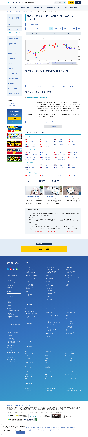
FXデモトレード (28, 319)
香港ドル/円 (45, 175)
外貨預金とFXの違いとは (30, 291)
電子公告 (9, 313)
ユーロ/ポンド (59, 144)
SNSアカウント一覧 (69, 371)
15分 (42, 29)
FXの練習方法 (48, 279)
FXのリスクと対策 (29, 274)
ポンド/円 (72, 139)
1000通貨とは (28, 288)
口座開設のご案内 (29, 383)
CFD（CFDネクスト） (49, 327)
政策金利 (11, 68)
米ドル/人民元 (73, 175)
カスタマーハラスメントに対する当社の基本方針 (39, 429)
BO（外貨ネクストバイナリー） (72, 309)
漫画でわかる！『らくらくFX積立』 (52, 315)
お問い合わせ (47, 374)
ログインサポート (11, 357)
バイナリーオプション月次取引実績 (14, 311)
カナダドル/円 (31, 142)
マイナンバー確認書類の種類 (51, 391)
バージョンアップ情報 (11, 283)
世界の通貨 (28, 295)
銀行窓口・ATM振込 (69, 326)
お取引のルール (28, 317)
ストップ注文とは (49, 293)
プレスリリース (10, 296)
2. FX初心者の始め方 (49, 267)
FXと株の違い (28, 290)
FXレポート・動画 (13, 103)
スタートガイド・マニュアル (31, 322)
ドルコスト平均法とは (29, 294)
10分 (37, 29)
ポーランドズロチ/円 (61, 159)
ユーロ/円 (44, 139)
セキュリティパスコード (70, 332)
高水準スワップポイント (50, 312)
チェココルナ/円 (46, 159)
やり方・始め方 (48, 274)
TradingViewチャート (14, 35)
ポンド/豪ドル (45, 167)
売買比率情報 (11, 83)
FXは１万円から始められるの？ (51, 271)
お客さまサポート (74, 7)
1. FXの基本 (27, 267)
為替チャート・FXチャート (27, 11)
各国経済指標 (12, 58)
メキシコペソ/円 (60, 152)
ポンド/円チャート (29, 358)
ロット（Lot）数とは (29, 284)
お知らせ (9, 280)
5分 (32, 29)
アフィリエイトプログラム (12, 350)
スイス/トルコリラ (75, 154)
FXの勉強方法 (48, 281)
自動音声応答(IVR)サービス (71, 378)
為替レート (10, 24)
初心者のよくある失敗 (49, 282)
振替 (66, 330)
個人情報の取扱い (31, 430)
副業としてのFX (28, 292)
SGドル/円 (59, 175)
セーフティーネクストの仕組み (13, 332)
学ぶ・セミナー (62, 7)
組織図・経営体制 (11, 304)
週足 (74, 29)
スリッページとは (49, 290)
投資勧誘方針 (47, 427)
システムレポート (11, 285)
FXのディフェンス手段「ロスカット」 (32, 275)
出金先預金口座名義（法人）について (73, 390)
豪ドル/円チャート (29, 359)
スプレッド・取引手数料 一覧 (31, 314)
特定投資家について (55, 427)
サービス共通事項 (68, 321)
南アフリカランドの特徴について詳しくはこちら (53, 122)
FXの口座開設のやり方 (49, 278)
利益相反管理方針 (40, 427)
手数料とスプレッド (49, 275)
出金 (66, 329)
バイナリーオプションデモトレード (72, 316)
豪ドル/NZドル (32, 170)
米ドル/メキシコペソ (61, 157)
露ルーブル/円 (45, 154)
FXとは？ (12, 7)
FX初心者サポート (69, 275)
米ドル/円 (30, 139)
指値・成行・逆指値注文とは (51, 292)
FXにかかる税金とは (29, 279)
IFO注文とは (48, 297)
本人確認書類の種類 (49, 390)
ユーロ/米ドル (59, 139)
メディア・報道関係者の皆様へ (13, 352)
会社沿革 (9, 302)
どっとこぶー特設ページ (12, 355)
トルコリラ (67, 279)
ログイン (78, 2)
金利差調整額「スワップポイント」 (32, 272)
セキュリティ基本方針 (40, 430)
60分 (51, 29)
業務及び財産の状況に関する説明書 (14, 324)
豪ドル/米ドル (59, 165)
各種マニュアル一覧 (49, 376)
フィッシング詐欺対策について (13, 339)
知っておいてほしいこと (12, 345)
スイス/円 (44, 142)
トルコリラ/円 (31, 152)
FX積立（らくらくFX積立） (51, 309)
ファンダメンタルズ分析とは (70, 271)
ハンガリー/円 (31, 159)
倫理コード (33, 427)
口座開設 (71, 2)
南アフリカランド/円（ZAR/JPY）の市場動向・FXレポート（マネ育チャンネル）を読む (54, 86)
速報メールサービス (13, 93)
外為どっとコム (10, 11)
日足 (69, 29)
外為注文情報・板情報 (13, 78)
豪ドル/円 (30, 165)
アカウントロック (11, 336)
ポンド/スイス (45, 146)
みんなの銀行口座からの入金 (70, 327)
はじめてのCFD (48, 336)
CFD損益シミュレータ (49, 333)
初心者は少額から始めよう (50, 272)
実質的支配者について (69, 388)
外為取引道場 (12, 105)
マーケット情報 (49, 7)
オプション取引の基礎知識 (70, 312)
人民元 (67, 285)
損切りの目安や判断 (29, 287)
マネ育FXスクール (29, 371)
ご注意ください (10, 287)
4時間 (60, 29)
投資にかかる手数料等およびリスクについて (18, 405)
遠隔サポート (67, 376)
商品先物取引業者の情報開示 (13, 326)
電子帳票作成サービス (69, 333)
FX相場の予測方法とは (69, 269)
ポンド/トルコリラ (60, 154)
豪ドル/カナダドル (60, 167)
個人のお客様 (28, 388)
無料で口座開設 (44, 249)
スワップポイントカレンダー (31, 316)
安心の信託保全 (10, 331)
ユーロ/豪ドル (31, 167)
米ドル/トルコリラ (75, 152)
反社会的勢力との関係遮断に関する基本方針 (69, 427)
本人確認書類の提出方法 (50, 388)
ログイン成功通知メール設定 (13, 342)
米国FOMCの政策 (13, 73)
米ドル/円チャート (29, 355)
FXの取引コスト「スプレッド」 (31, 271)
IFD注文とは (48, 295)
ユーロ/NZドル (74, 167)
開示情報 (9, 308)
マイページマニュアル (69, 334)
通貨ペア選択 (35, 24)
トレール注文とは (49, 299)
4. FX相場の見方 (68, 267)
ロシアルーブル (68, 284)
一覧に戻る (53, 126)
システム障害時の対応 (72, 429)
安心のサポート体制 (11, 333)
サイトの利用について (50, 430)
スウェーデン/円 (32, 144)
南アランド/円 (45, 152)
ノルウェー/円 (45, 144)
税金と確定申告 (48, 378)
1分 (28, 29)
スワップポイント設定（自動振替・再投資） (53, 322)
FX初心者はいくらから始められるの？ (52, 269)
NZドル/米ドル (74, 165)
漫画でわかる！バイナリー (70, 313)
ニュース (11, 49)
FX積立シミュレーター (49, 319)
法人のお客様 (28, 390)
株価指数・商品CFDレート (15, 38)
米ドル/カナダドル (75, 144)
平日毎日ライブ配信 (29, 374)
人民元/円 (30, 175)
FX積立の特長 (48, 311)
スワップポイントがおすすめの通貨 (72, 277)
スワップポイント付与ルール (70, 323)
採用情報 (9, 305)
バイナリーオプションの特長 (70, 311)
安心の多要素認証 (11, 338)
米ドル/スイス (73, 142)
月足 (79, 29)
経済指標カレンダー (12, 53)
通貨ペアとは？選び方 (29, 285)
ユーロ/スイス (31, 146)
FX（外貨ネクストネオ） (30, 311)
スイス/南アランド (46, 157)
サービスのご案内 (25, 7)
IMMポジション (12, 63)
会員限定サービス (29, 323)
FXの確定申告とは (29, 281)
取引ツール (28, 320)
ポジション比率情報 (12, 88)
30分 (46, 29)
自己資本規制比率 (11, 314)
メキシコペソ (68, 281)
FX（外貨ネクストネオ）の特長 (31, 313)
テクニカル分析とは (69, 272)
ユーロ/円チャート (29, 357)
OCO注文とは (48, 296)
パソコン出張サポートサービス (71, 374)
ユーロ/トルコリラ (32, 154)
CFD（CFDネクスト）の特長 (51, 329)
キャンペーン (37, 7)
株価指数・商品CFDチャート (15, 43)
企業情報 (9, 299)
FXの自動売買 (48, 284)
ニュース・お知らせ (12, 275)
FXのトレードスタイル (49, 285)
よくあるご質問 (48, 371)
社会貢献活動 (10, 348)
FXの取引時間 (28, 276)
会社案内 (9, 291)
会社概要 (9, 301)
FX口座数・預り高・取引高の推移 (13, 310)
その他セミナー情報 (29, 376)
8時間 (65, 29)
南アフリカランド (69, 282)
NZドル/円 (44, 165)
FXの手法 (47, 276)
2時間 (55, 29)
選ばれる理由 (28, 309)
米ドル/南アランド (32, 157)
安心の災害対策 (10, 335)
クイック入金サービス (69, 324)
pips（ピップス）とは (29, 282)
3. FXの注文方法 (48, 288)
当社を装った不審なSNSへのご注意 (14, 341)
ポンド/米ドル (59, 142)
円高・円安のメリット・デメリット (32, 278)
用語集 (26, 378)
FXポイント (48, 321)
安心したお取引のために (12, 329)
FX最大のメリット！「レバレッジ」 (32, 269)
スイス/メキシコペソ (75, 157)
